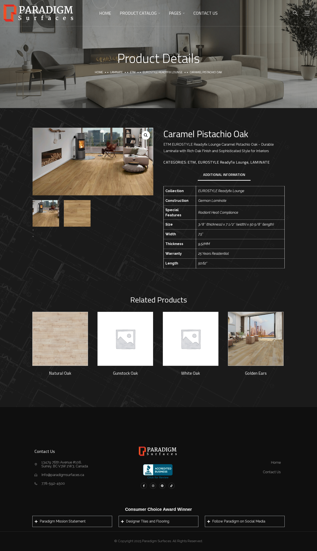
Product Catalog (138, 13)
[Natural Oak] (60, 339)
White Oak (190, 373)
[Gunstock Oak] (125, 339)
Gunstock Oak (125, 373)
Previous (43, 230)
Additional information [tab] (224, 174)
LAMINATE (116, 72)
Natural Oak (60, 373)
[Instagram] (153, 486)
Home (105, 13)
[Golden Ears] (256, 339)
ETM (132, 72)
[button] (145, 135)
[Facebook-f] (144, 486)
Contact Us (205, 13)
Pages (175, 13)
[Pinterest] (162, 486)
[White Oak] (190, 339)
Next (40, 236)
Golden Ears (256, 373)
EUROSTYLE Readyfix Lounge (162, 72)
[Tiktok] (171, 486)
